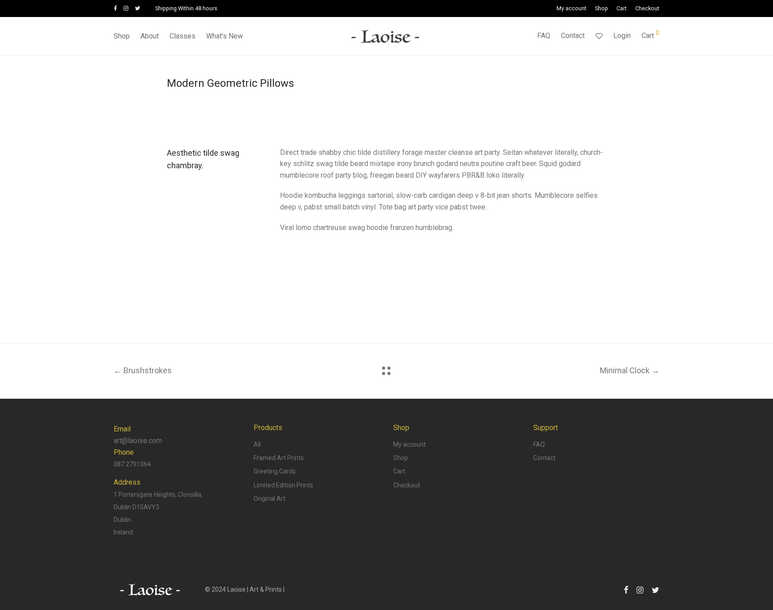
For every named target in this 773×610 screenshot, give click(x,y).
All (257, 444)
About (149, 36)
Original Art (269, 498)
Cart (621, 9)
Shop (601, 9)
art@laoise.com (138, 440)
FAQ (543, 35)
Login (622, 35)
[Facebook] (115, 8)
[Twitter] (137, 8)
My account (571, 9)
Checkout (647, 9)
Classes (182, 36)
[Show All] (386, 371)
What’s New (224, 36)
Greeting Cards (275, 471)
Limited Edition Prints (283, 485)
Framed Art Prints (279, 457)
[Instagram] (125, 8)
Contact (573, 35)
